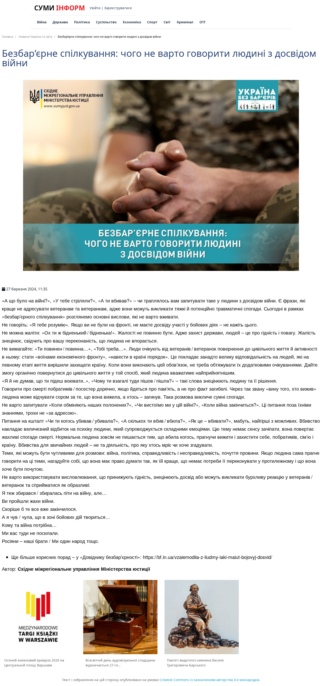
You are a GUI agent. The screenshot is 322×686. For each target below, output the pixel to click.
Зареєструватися (118, 8)
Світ (167, 22)
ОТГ (202, 22)
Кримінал (185, 22)
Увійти (95, 8)
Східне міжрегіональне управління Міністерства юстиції (84, 568)
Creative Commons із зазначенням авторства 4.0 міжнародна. (210, 680)
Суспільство (106, 22)
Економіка (132, 22)
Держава (60, 22)
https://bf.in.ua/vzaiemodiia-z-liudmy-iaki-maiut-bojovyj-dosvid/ (207, 557)
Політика (82, 22)
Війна (41, 22)
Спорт (152, 22)
